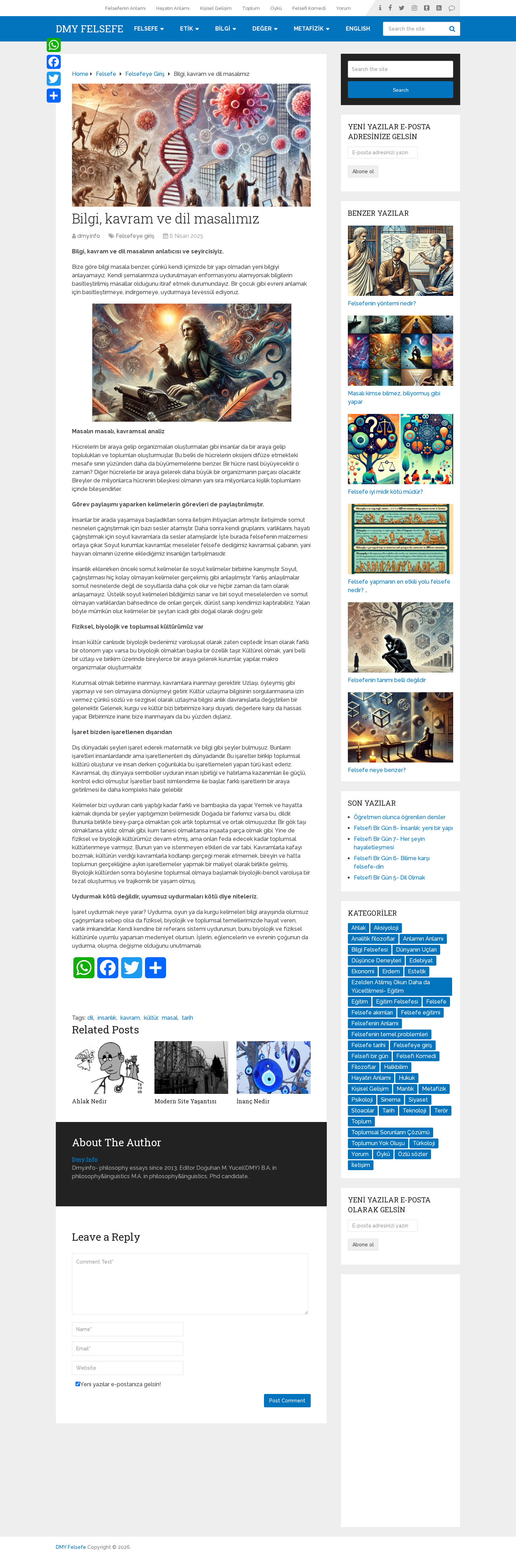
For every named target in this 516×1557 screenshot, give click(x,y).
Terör (441, 1110)
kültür (151, 1017)
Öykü (276, 8)
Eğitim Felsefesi (397, 1001)
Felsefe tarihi (368, 1045)
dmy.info (88, 236)
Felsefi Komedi (309, 8)
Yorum (343, 8)
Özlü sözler (413, 1154)
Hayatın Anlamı (173, 8)
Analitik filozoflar (373, 938)
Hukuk (407, 1078)
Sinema (391, 1099)
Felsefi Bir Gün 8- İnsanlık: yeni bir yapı (403, 828)
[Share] (53, 95)
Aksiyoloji (386, 928)
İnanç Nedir (253, 1101)
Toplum (251, 8)
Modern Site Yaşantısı (185, 1101)
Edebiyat (421, 960)
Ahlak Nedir (89, 1101)
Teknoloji (414, 1110)
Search (453, 29)
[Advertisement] (400, 1400)
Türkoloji (424, 1143)
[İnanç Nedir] (274, 1067)
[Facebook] (53, 61)
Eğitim (359, 1001)
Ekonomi (362, 971)
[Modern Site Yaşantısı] (191, 1067)
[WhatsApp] (53, 45)
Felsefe (436, 1001)
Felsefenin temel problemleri (389, 1034)
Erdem (391, 971)
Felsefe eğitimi (420, 1012)
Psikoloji (362, 1099)
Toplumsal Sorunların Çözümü (390, 1132)
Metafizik (434, 1088)
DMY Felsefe (90, 29)
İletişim (360, 1165)
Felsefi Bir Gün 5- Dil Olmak (389, 877)
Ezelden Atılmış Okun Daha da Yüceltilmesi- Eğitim (390, 986)
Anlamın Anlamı (423, 938)
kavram (130, 1017)
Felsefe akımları (372, 1012)
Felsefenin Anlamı (125, 8)
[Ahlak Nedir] (109, 1067)
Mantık (405, 1088)
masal (170, 1017)
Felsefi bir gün (369, 1056)
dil (90, 1017)
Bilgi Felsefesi (369, 949)
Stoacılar (362, 1110)
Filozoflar (363, 1067)
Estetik (417, 971)
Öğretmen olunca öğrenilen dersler (399, 817)
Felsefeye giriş (135, 236)
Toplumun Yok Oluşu (378, 1143)
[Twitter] (53, 78)
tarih (187, 1017)
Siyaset (418, 1099)
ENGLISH (358, 28)
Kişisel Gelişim (216, 8)
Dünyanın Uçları (416, 949)
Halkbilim (396, 1067)
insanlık (107, 1017)
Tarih (388, 1110)
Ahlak (358, 928)
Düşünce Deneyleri (376, 960)
